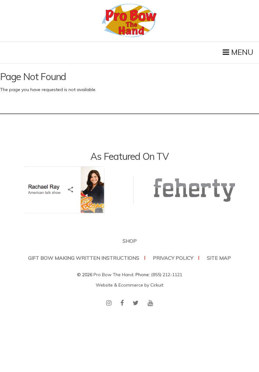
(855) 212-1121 (166, 274)
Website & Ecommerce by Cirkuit (129, 285)
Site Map (219, 258)
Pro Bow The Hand (113, 274)
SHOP (130, 241)
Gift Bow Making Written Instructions (83, 258)
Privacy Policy (173, 258)
